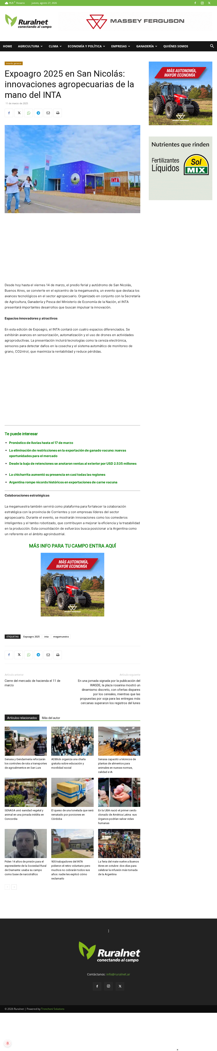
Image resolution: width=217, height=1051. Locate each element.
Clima (53, 46)
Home (7, 46)
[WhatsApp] (28, 113)
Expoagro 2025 (31, 636)
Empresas (119, 46)
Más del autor (51, 718)
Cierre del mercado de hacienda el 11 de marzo (32, 683)
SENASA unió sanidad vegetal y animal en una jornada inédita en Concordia (24, 814)
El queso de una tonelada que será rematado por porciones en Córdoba (72, 814)
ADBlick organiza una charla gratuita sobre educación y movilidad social (68, 763)
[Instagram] (202, 3)
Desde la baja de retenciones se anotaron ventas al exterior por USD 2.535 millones (72, 463)
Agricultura (28, 46)
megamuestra (61, 636)
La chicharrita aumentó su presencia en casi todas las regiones (57, 475)
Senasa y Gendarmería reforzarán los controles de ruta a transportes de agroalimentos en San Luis (26, 763)
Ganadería (145, 46)
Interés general (13, 63)
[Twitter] (209, 3)
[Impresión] (57, 113)
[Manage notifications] (7, 1043)
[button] (212, 47)
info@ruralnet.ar (118, 974)
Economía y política (85, 46)
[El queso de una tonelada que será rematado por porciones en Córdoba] (72, 792)
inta (46, 636)
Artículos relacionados (22, 718)
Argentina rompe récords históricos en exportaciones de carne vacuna (63, 482)
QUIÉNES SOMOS (175, 46)
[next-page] (14, 887)
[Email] (48, 113)
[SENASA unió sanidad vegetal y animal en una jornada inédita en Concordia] (26, 792)
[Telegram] (38, 113)
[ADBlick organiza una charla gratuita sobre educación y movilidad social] (72, 741)
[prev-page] (7, 887)
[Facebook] (195, 3)
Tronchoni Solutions (52, 1009)
